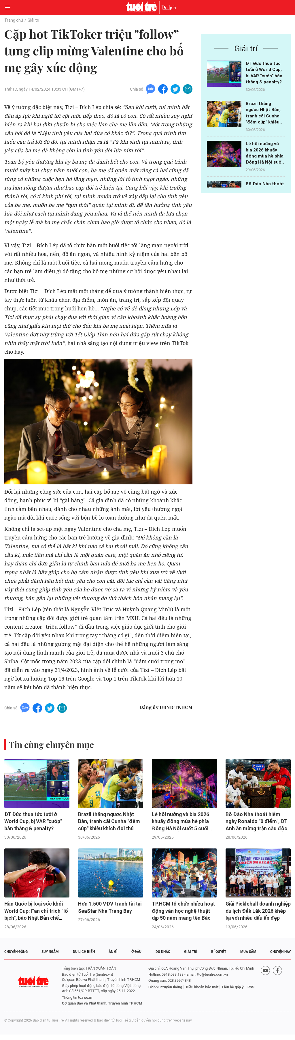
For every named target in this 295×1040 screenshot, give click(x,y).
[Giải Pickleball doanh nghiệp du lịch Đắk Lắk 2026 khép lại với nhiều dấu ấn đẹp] (258, 872)
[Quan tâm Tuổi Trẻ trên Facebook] (277, 986)
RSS (250, 987)
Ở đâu (136, 952)
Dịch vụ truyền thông (165, 987)
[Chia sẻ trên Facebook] (163, 88)
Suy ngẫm (50, 952)
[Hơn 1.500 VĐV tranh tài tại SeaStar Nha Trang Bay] (110, 872)
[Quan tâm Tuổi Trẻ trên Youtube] (265, 986)
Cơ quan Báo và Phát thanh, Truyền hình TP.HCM (102, 1003)
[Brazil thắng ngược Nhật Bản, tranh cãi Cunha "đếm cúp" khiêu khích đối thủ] (224, 114)
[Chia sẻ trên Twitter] (175, 88)
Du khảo (163, 952)
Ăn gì (113, 952)
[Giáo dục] (168, 7)
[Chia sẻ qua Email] (187, 88)
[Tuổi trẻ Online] (143, 7)
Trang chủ (13, 20)
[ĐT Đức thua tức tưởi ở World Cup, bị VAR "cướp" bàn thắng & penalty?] (224, 74)
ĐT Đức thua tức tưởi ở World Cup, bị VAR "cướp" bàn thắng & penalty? (33, 821)
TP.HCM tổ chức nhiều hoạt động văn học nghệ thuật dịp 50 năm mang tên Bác (183, 911)
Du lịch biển (84, 952)
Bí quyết (218, 952)
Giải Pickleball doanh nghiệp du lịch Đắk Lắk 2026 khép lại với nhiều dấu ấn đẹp (258, 911)
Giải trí (33, 20)
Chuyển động (16, 952)
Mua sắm (248, 952)
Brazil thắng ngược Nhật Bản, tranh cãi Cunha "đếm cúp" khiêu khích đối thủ (263, 116)
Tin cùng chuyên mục (51, 744)
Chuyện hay (280, 952)
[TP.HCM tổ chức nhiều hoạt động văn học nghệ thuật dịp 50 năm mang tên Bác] (184, 872)
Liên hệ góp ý (233, 987)
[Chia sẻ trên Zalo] (150, 88)
